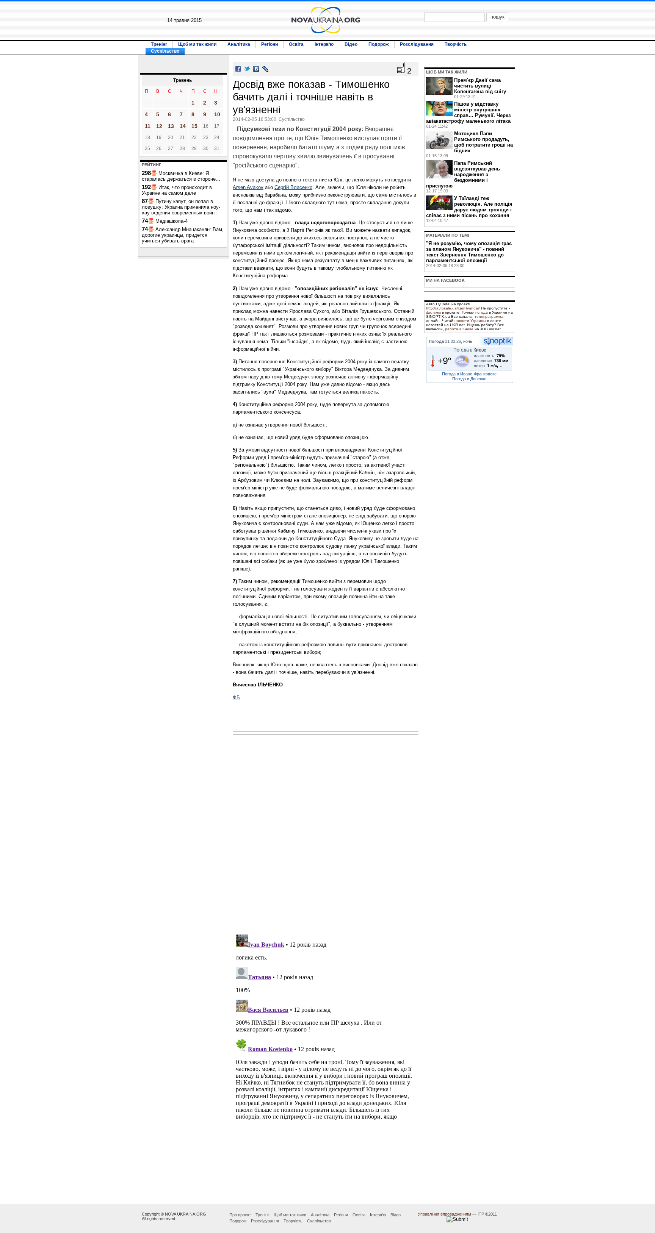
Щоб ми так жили (197, 44)
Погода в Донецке (469, 379)
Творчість (456, 44)
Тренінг (159, 44)
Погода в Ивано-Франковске (469, 374)
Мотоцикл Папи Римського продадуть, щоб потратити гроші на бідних (483, 142)
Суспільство (165, 51)
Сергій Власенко (293, 187)
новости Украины (470, 321)
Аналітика (238, 44)
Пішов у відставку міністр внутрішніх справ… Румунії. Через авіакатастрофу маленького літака (468, 112)
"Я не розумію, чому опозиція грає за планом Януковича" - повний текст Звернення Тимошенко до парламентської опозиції (469, 252)
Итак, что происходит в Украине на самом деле (177, 190)
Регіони (269, 44)
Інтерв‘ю (324, 44)
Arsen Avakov (248, 187)
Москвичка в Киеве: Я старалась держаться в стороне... (181, 176)
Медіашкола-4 (171, 221)
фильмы (433, 312)
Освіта (296, 44)
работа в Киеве (459, 329)
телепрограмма (489, 316)
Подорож (378, 44)
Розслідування (417, 44)
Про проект (240, 1215)
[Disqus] (325, 832)
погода (481, 312)
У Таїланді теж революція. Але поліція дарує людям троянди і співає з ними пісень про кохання (469, 206)
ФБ (236, 697)
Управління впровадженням (444, 1214)
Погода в (469, 350)
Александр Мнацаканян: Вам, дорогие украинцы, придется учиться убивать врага (183, 235)
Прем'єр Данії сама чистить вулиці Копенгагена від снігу (480, 85)
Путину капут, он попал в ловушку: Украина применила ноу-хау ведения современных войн (181, 207)
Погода (436, 341)
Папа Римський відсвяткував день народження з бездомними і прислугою (463, 174)
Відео (351, 44)
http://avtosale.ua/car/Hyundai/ (453, 308)
